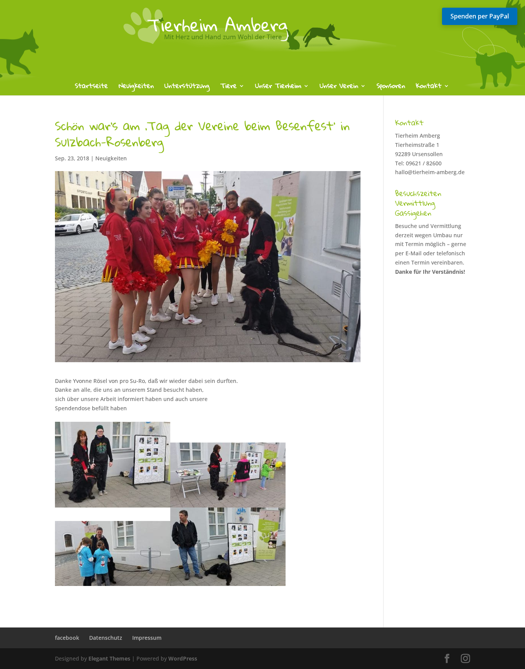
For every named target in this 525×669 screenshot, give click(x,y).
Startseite (91, 87)
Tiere (228, 87)
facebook (67, 637)
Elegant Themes (109, 658)
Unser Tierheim (278, 87)
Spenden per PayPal (479, 16)
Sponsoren (391, 87)
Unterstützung (186, 87)
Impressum (146, 637)
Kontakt (429, 87)
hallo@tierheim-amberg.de (430, 172)
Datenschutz (105, 637)
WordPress (182, 658)
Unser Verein (339, 87)
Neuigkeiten (136, 87)
